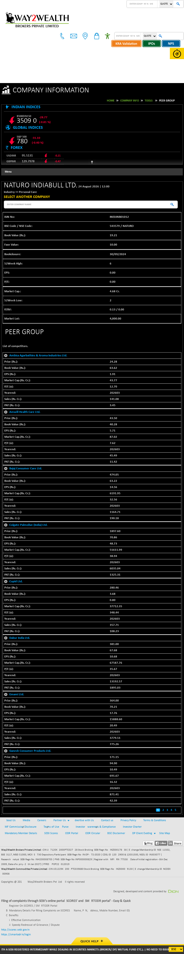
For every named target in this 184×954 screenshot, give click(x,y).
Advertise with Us (83, 820)
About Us (10, 820)
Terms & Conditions (154, 820)
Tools (149, 100)
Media (26, 820)
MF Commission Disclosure (20, 826)
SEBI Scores (51, 833)
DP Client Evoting (142, 833)
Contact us (107, 820)
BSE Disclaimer (116, 833)
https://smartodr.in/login (16, 934)
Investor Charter (132, 826)
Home (111, 100)
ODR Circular (92, 833)
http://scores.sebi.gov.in (15, 929)
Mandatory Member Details (21, 833)
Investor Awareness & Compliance (96, 826)
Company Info (129, 100)
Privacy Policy (128, 820)
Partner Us (59, 820)
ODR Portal (71, 833)
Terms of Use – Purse (56, 826)
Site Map (164, 833)
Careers (41, 820)
